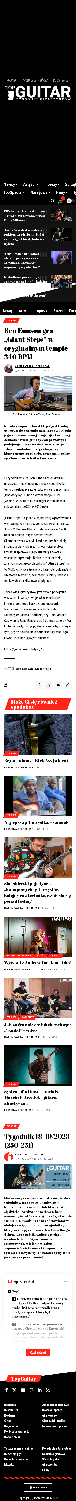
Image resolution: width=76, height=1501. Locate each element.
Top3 (16, 1291)
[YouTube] (23, 1390)
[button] (53, 201)
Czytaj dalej (38, 1353)
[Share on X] (48, 685)
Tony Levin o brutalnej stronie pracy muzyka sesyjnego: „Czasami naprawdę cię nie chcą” (22, 260)
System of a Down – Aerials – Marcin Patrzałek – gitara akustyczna (32, 1097)
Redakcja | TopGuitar (18, 767)
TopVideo (11, 320)
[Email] (58, 685)
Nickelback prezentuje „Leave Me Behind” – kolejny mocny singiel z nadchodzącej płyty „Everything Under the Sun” (26, 286)
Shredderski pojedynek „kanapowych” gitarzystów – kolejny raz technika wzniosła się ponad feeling (37, 892)
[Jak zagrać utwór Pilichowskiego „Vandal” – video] (38, 998)
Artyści (41, 955)
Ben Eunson (37, 478)
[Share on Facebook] (39, 685)
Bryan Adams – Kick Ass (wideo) (36, 760)
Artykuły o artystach (19, 955)
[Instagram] (32, 1390)
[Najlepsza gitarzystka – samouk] (38, 796)
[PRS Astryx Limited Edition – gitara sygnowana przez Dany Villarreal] (61, 215)
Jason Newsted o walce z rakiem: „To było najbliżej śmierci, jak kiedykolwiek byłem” (24, 237)
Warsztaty (28, 1017)
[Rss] (48, 1390)
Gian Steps (43, 669)
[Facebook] (6, 1390)
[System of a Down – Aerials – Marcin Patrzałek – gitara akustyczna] (38, 1065)
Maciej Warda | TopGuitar (32, 366)
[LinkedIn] (40, 1390)
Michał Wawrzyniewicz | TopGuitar (27, 969)
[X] (14, 1390)
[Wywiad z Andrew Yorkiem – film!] (38, 937)
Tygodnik (11, 1126)
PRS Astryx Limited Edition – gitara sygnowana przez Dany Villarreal (25, 215)
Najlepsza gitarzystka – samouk (36, 822)
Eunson (29, 495)
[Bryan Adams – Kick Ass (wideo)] (38, 734)
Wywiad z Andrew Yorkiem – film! (37, 963)
